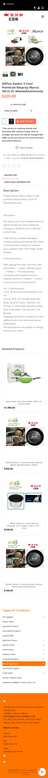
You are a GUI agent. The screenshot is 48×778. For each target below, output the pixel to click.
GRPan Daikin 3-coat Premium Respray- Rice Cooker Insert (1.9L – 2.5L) (24, 525)
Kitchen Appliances (36, 158)
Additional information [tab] (17, 182)
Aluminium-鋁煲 (18, 104)
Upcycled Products (11, 626)
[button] (40, 31)
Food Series (8, 673)
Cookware (25, 158)
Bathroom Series (10, 640)
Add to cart (26, 121)
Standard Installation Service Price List (19, 682)
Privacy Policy (14, 772)
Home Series (8, 649)
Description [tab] (10, 175)
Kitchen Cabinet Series (12, 677)
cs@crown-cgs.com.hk (13, 751)
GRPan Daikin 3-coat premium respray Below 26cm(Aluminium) (24, 585)
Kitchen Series (9, 645)
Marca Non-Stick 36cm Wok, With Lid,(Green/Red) (24, 402)
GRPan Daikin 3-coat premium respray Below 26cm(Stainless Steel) (24, 463)
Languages (10, 4)
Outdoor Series (9, 654)
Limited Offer (8, 635)
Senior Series (8, 621)
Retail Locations (11, 727)
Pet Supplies (8, 617)
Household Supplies (11, 668)
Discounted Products (12, 631)
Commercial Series (11, 659)
